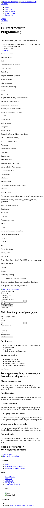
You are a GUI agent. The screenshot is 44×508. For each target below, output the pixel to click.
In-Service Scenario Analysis (15, 466)
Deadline (4, 329)
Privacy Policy (10, 13)
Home (7, 7)
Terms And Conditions (12, 484)
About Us (8, 9)
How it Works (10, 11)
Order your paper (6, 454)
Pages (3, 321)
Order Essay (5, 50)
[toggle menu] (2, 23)
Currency (4, 331)
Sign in (3, 19)
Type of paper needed (8, 317)
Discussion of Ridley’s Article (15, 468)
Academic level (6, 325)
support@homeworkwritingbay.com (22, 505)
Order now (4, 4)
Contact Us (9, 15)
